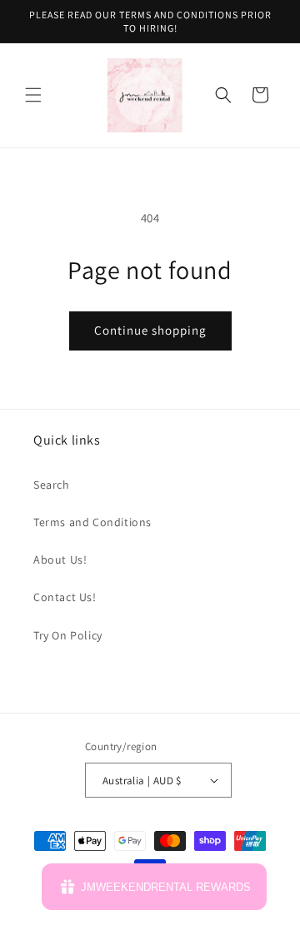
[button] (33, 95)
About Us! (60, 559)
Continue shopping (150, 330)
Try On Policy (67, 635)
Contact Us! (65, 596)
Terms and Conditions (92, 522)
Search (51, 484)
